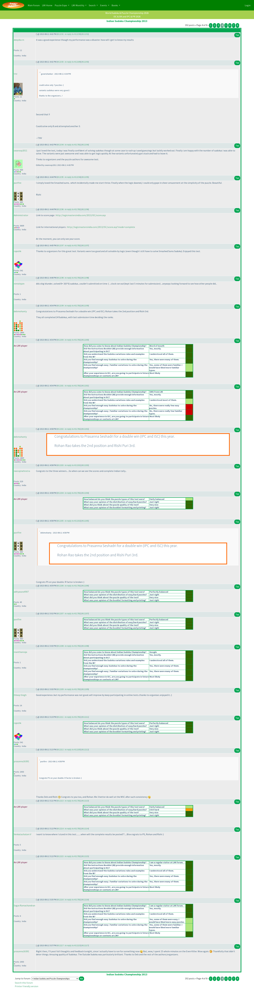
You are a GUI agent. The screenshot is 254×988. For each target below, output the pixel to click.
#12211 (85, 717)
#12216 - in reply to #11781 (68, 899)
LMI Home (48, 5)
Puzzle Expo (61, 5)
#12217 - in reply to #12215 (68, 945)
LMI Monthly (78, 5)
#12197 (85, 245)
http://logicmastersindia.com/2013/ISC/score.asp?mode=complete (101, 227)
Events (103, 5)
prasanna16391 (21, 761)
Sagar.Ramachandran (24, 905)
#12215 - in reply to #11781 (68, 856)
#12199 (85, 305)
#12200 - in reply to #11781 (68, 339)
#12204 (85, 493)
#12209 (85, 689)
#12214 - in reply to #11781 (68, 828)
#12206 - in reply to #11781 (68, 585)
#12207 (85, 613)
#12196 (85, 209)
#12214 (85, 828)
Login (247, 5)
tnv (15, 73)
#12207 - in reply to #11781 (68, 613)
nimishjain (19, 283)
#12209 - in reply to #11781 (68, 689)
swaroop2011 (20, 150)
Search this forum (24, 982)
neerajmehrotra (22, 470)
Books (115, 5)
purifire (17, 182)
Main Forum (34, 5)
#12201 (85, 385)
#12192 (85, 34)
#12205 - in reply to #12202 (68, 520)
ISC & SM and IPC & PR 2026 (127, 16)
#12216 (85, 899)
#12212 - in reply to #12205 (68, 749)
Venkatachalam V (22, 834)
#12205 (85, 520)
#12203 (85, 465)
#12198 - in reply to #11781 (68, 277)
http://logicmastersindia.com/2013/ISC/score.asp (81, 215)
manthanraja (20, 651)
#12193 (85, 61)
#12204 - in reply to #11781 (68, 493)
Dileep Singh (20, 695)
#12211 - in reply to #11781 (68, 717)
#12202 (85, 429)
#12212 (85, 749)
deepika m (19, 39)
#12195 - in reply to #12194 (68, 177)
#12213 (85, 800)
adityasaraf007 (21, 591)
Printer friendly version (26, 986)
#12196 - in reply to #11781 (68, 209)
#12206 (85, 585)
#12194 (85, 144)
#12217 (85, 945)
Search (92, 5)
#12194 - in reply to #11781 (68, 144)
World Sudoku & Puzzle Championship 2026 (127, 12)
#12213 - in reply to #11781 (68, 800)
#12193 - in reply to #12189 (68, 61)
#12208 (85, 646)
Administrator (21, 215)
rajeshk (17, 251)
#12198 (85, 277)
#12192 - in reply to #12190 (68, 34)
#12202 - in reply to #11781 (68, 429)
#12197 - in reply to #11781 (68, 245)
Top (237, 35)
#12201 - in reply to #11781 (68, 385)
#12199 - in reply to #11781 (68, 305)
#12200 (85, 339)
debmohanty (20, 311)
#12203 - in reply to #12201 (68, 465)
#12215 (85, 856)
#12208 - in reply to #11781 (68, 646)
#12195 (85, 177)
